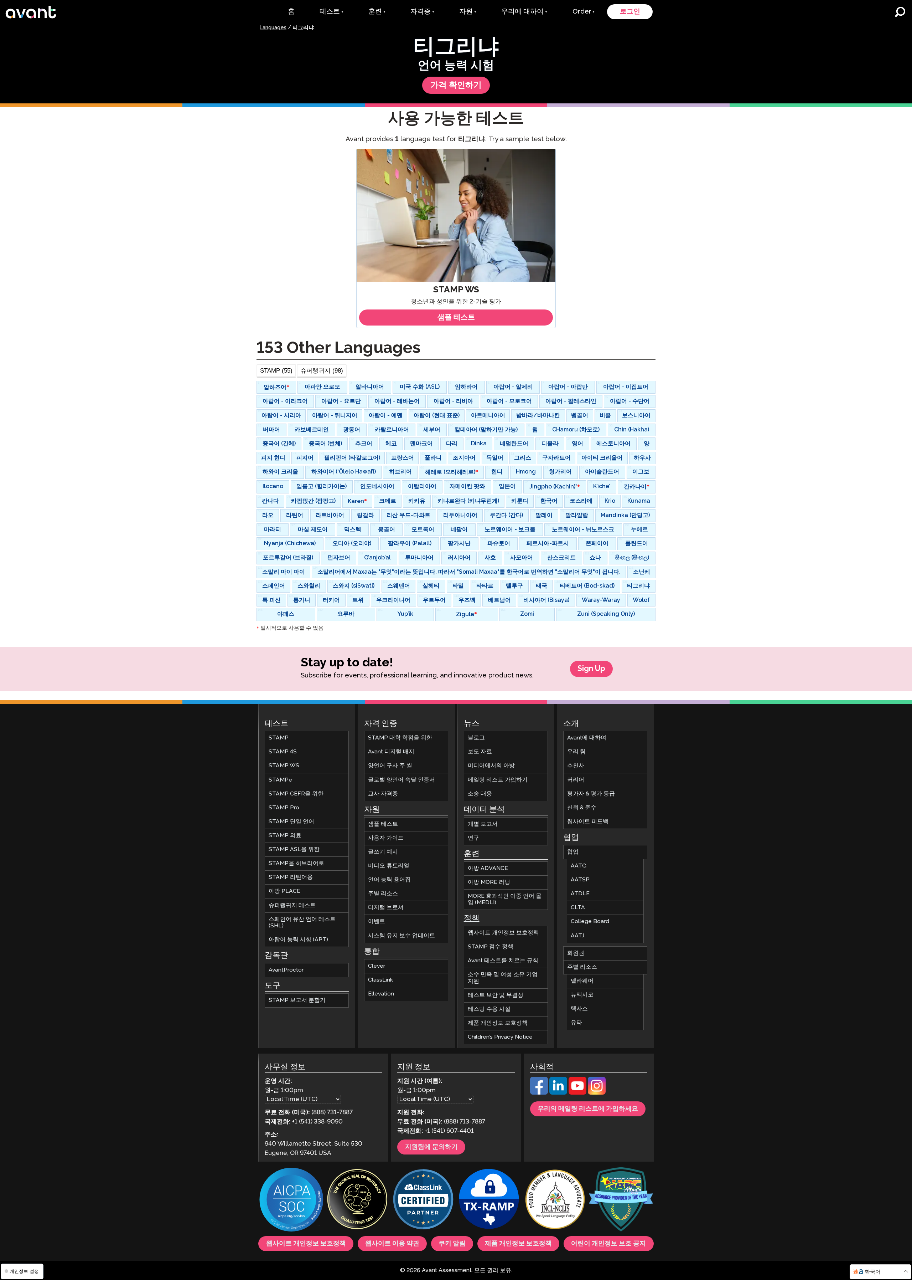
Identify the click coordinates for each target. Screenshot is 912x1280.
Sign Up (591, 669)
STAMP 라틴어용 (291, 877)
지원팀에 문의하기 (431, 1147)
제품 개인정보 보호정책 (498, 1023)
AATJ (577, 935)
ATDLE (580, 894)
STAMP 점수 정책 (490, 947)
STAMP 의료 (285, 836)
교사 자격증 (383, 794)
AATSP (580, 880)
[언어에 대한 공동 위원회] (555, 1200)
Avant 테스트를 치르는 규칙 (503, 961)
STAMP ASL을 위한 (294, 849)
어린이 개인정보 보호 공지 (608, 1243)
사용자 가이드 (386, 838)
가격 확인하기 (456, 85)
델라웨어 (582, 981)
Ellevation (381, 994)
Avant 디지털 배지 (391, 752)
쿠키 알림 (452, 1243)
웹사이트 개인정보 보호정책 (503, 933)
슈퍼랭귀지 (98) (321, 370)
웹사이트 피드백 (587, 822)
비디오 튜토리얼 (388, 866)
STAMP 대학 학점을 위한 (400, 738)
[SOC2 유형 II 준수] (291, 1200)
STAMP (279, 738)
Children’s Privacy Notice (500, 1037)
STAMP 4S (283, 752)
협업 (573, 852)
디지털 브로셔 (386, 908)
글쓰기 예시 (383, 852)
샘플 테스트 (383, 824)
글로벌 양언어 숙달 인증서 (401, 780)
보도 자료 (480, 752)
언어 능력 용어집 (389, 880)
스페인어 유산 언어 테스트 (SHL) (302, 922)
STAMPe (280, 780)
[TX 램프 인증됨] (489, 1200)
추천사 (575, 766)
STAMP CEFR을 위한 (296, 794)
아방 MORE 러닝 (489, 882)
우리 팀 (576, 752)
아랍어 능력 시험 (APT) (298, 940)
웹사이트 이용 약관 (392, 1243)
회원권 (575, 953)
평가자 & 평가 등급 (591, 794)
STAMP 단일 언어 (291, 822)
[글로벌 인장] (357, 1200)
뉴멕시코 (582, 995)
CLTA (578, 908)
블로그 (476, 738)
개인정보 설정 (23, 1271)
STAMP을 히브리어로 (296, 863)
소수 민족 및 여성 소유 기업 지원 (503, 978)
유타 (576, 1023)
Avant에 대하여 (586, 738)
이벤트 (376, 921)
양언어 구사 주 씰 (390, 766)
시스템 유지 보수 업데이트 (401, 935)
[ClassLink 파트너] (423, 1200)
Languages (273, 28)
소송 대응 (480, 794)
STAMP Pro (284, 808)
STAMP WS (284, 766)
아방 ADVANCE (488, 868)
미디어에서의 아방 (491, 766)
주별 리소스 (383, 894)
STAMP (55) (276, 370)
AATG (578, 866)
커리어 (575, 780)
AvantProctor (286, 970)
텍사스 (579, 1009)
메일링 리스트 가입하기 (498, 780)
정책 (472, 918)
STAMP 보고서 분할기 (297, 1000)
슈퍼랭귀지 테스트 (292, 905)
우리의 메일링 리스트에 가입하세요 (588, 1108)
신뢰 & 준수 (581, 808)
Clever (376, 966)
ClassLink (380, 980)
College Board (590, 921)
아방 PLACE (284, 891)
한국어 (873, 1272)
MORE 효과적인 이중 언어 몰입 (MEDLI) (505, 899)
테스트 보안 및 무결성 (495, 995)
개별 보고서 (483, 824)
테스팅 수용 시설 (489, 1009)
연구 (473, 838)
